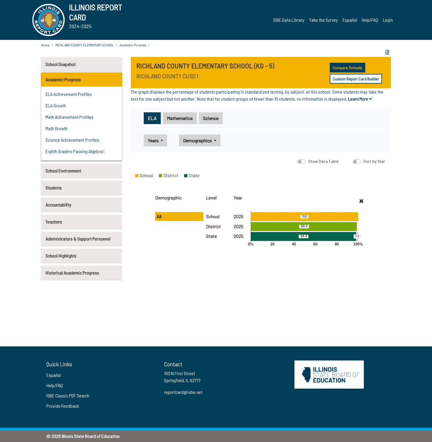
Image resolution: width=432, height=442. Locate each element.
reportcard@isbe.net (183, 392)
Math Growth (57, 128)
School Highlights (61, 255)
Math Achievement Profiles (69, 117)
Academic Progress (63, 79)
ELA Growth (56, 105)
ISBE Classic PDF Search (67, 395)
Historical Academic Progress (72, 272)
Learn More (358, 98)
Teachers (54, 221)
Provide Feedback (62, 406)
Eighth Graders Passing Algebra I (75, 151)
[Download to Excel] (387, 52)
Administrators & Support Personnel (78, 238)
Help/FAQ (370, 20)
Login (388, 20)
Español (350, 20)
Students (54, 187)
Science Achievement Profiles (72, 140)
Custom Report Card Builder (356, 78)
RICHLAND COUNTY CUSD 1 (167, 75)
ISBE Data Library (288, 20)
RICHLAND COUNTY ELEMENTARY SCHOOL (85, 45)
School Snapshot (61, 64)
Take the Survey (323, 20)
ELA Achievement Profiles (69, 94)
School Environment (63, 170)
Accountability (58, 204)
